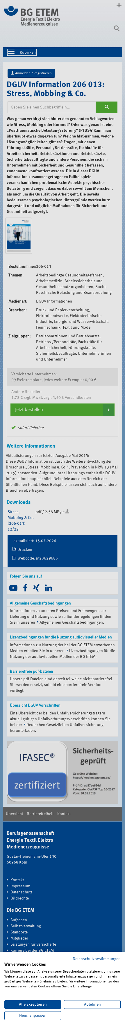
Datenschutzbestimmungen (97, 959)
